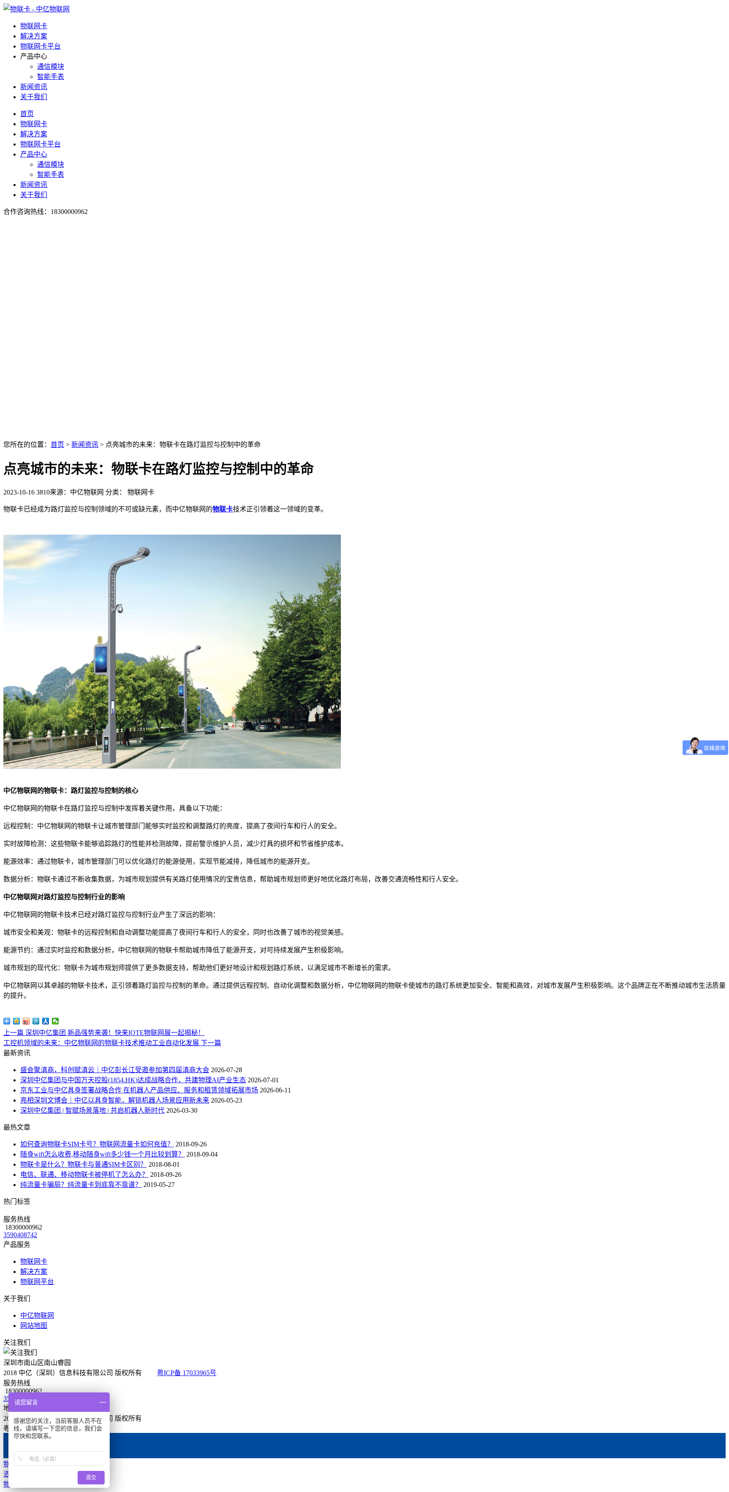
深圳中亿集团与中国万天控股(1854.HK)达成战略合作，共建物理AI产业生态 (133, 1080)
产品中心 (33, 154)
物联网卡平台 (40, 46)
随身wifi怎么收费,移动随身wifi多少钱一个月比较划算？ (102, 1154)
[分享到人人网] (45, 1021)
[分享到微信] (55, 1021)
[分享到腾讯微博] (36, 1021)
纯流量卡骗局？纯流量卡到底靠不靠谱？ (81, 1184)
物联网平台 (37, 1281)
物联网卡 (33, 26)
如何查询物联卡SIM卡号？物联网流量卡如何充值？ (97, 1144)
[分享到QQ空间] (16, 1021)
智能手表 (50, 76)
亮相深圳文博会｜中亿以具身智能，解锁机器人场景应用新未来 (114, 1100)
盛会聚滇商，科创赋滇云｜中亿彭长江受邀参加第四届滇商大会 (114, 1069)
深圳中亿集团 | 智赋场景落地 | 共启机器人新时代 (92, 1110)
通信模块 (50, 66)
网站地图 (33, 1325)
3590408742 (20, 1234)
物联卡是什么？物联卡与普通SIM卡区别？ (83, 1164)
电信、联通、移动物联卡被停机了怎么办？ (84, 1174)
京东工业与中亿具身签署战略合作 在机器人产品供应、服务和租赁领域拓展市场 (139, 1090)
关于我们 (33, 96)
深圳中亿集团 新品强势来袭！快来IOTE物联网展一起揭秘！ (104, 1032)
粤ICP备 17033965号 (186, 1372)
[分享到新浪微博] (26, 1021)
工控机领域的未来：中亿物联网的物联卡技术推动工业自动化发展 (112, 1042)
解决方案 (33, 36)
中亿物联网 (37, 1315)
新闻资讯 (33, 86)
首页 (27, 113)
